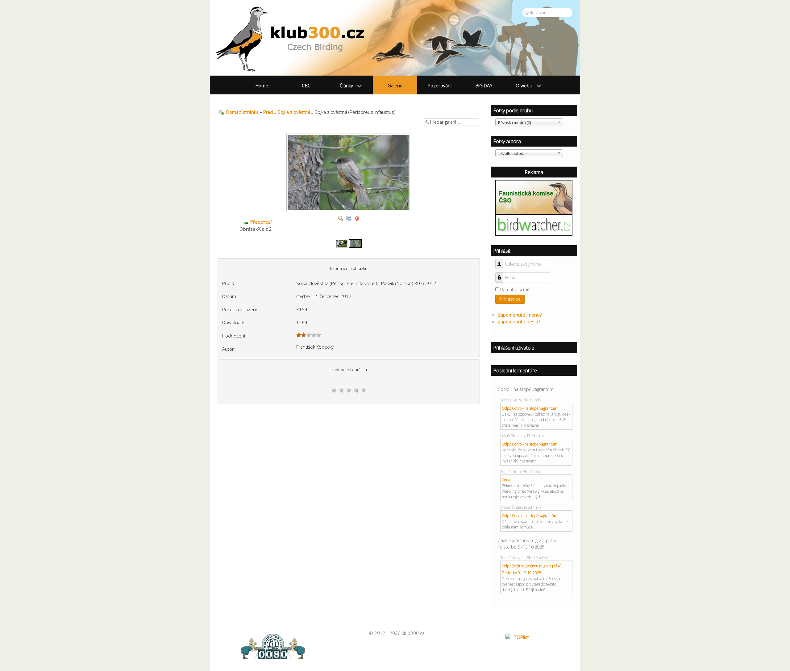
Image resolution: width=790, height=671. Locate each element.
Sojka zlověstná (294, 112)
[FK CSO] (533, 196)
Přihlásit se (510, 299)
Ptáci (268, 112)
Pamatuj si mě (515, 289)
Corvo (506, 480)
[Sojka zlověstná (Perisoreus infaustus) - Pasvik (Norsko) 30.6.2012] (348, 208)
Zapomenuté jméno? (520, 315)
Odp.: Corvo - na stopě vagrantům (529, 408)
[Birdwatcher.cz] (533, 225)
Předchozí (261, 222)
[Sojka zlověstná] (341, 243)
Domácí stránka (242, 112)
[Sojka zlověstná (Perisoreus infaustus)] (355, 243)
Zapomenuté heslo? (519, 321)
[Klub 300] (395, 38)
